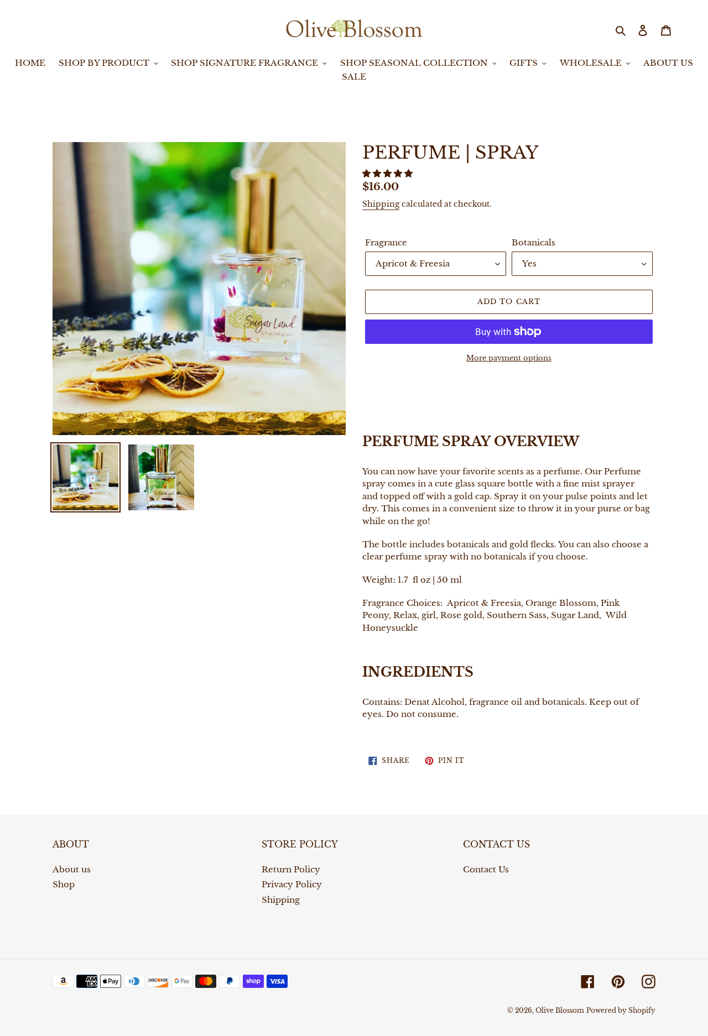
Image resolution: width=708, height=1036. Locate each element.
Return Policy (291, 869)
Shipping (380, 204)
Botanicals (533, 242)
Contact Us (486, 869)
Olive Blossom (559, 1010)
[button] (388, 173)
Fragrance (386, 242)
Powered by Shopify (620, 1010)
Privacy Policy (292, 884)
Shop (64, 884)
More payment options (508, 358)
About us (72, 869)
